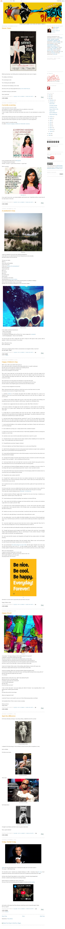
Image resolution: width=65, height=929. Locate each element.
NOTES (48, 50)
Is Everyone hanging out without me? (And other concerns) (18, 123)
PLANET (50, 48)
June (51, 122)
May (51, 123)
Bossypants (18, 160)
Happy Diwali (6, 613)
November (52, 102)
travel (6, 355)
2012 (50, 98)
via (23, 597)
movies (7, 911)
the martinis (32, 882)
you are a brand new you (25, 88)
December (52, 100)
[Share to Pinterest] (7, 98)
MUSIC (60, 37)
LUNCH (54, 41)
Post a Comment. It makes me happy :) (25, 96)
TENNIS (54, 48)
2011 (50, 133)
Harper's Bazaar (27, 824)
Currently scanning (8, 105)
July (50, 120)
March (51, 127)
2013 (50, 96)
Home (23, 916)
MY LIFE (55, 54)
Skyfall (3, 867)
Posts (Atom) (10, 918)
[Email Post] (35, 96)
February (52, 129)
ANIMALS (56, 47)
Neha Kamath (56, 27)
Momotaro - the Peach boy (25, 491)
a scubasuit (33, 334)
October (51, 116)
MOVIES (52, 39)
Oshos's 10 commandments (13, 266)
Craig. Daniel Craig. (9, 842)
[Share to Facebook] (6, 98)
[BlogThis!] (3, 98)
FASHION (57, 39)
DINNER (58, 41)
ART (59, 51)
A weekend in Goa (8, 211)
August (51, 118)
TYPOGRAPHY (50, 40)
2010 (50, 135)
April (51, 125)
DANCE (54, 46)
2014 (50, 94)
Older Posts (42, 916)
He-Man (9, 393)
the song (40, 871)
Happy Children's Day (10, 362)
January (51, 131)
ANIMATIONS (50, 46)
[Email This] (2, 98)
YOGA (52, 47)
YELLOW (53, 52)
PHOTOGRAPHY (50, 44)
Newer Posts (4, 916)
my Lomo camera (13, 279)
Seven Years (6, 28)
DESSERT (56, 40)
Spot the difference (8, 716)
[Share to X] (5, 98)
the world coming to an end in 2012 (19, 544)
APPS (52, 50)
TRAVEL (49, 39)
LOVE (52, 51)
